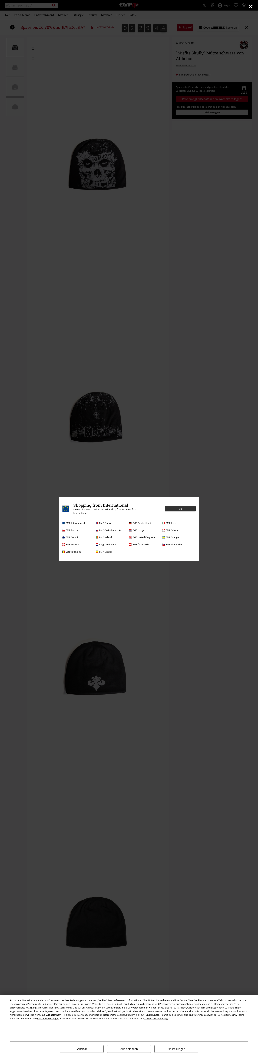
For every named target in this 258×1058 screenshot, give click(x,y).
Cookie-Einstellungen (48, 1018)
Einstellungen (176, 1049)
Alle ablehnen (129, 1048)
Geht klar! (82, 1048)
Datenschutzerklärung (156, 1018)
